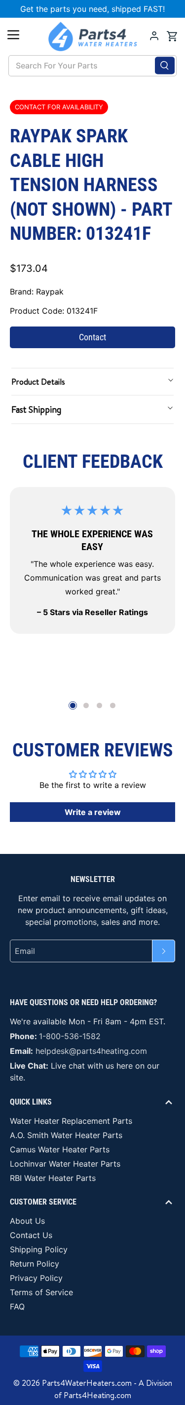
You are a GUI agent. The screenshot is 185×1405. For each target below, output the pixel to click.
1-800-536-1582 (70, 1036)
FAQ (17, 1306)
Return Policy (34, 1264)
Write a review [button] (93, 812)
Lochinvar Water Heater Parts (65, 1164)
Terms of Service (41, 1292)
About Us (27, 1221)
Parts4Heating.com (97, 1395)
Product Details (38, 381)
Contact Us (31, 1235)
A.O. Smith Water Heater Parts (66, 1135)
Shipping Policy (39, 1249)
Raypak (50, 291)
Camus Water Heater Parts (60, 1149)
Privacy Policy (36, 1278)
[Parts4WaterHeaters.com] (92, 36)
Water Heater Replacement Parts (71, 1121)
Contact (92, 337)
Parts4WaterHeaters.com (87, 1382)
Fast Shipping (36, 409)
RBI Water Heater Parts (53, 1178)
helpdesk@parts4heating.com (91, 1051)
